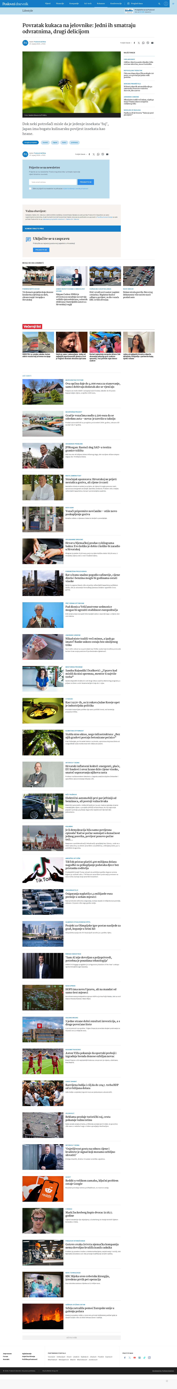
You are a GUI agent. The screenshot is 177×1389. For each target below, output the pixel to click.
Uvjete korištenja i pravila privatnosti (75, 189)
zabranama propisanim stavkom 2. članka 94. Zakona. (61, 219)
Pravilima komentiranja (104, 217)
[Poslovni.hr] (15, 3)
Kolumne (101, 3)
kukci (64, 142)
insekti (45, 142)
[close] (167, 1381)
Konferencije (116, 3)
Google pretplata (30, 142)
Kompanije (74, 3)
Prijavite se (85, 182)
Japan (55, 142)
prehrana (74, 142)
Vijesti (47, 3)
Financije (60, 3)
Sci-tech (87, 3)
